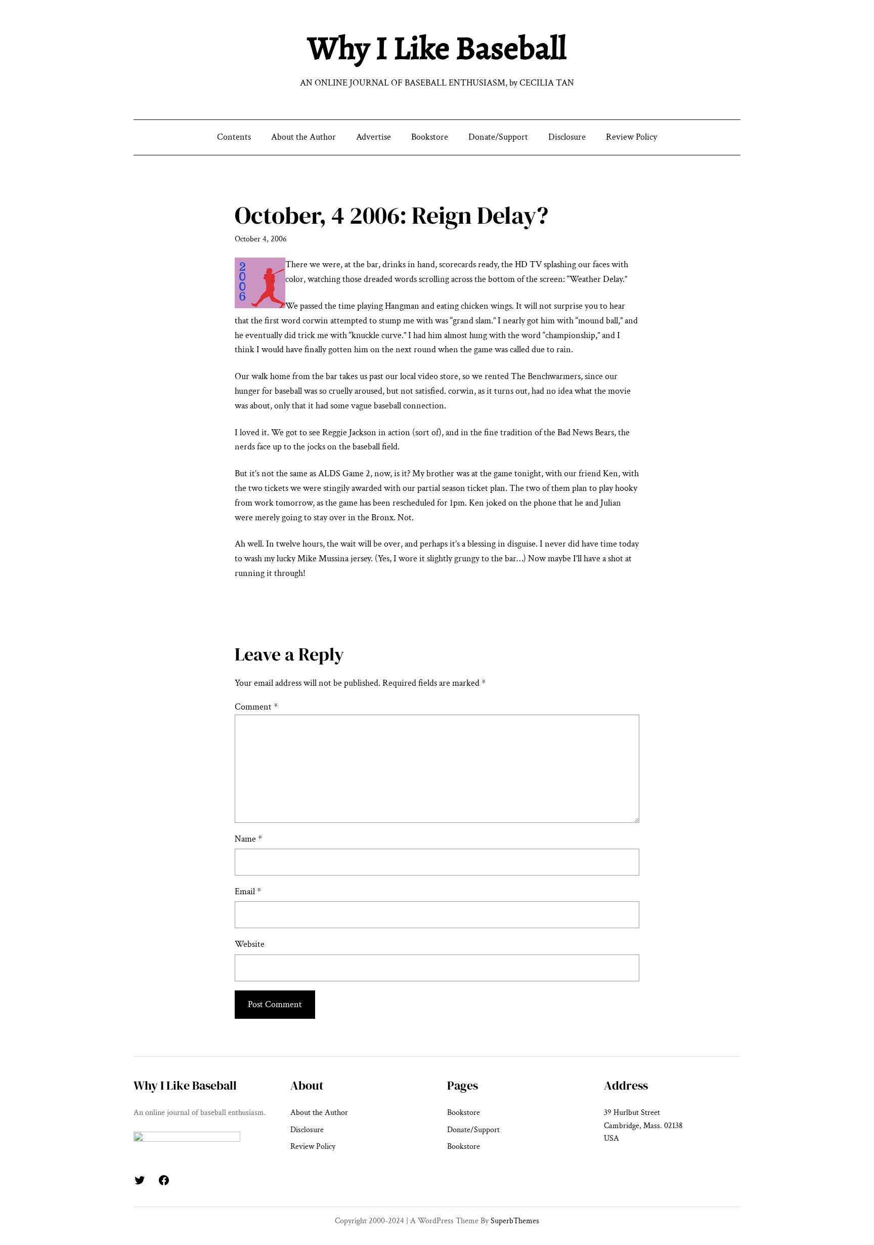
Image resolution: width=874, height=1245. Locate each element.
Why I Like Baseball (437, 48)
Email (248, 891)
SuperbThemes (515, 1221)
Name (248, 839)
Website (250, 944)
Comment (256, 707)
